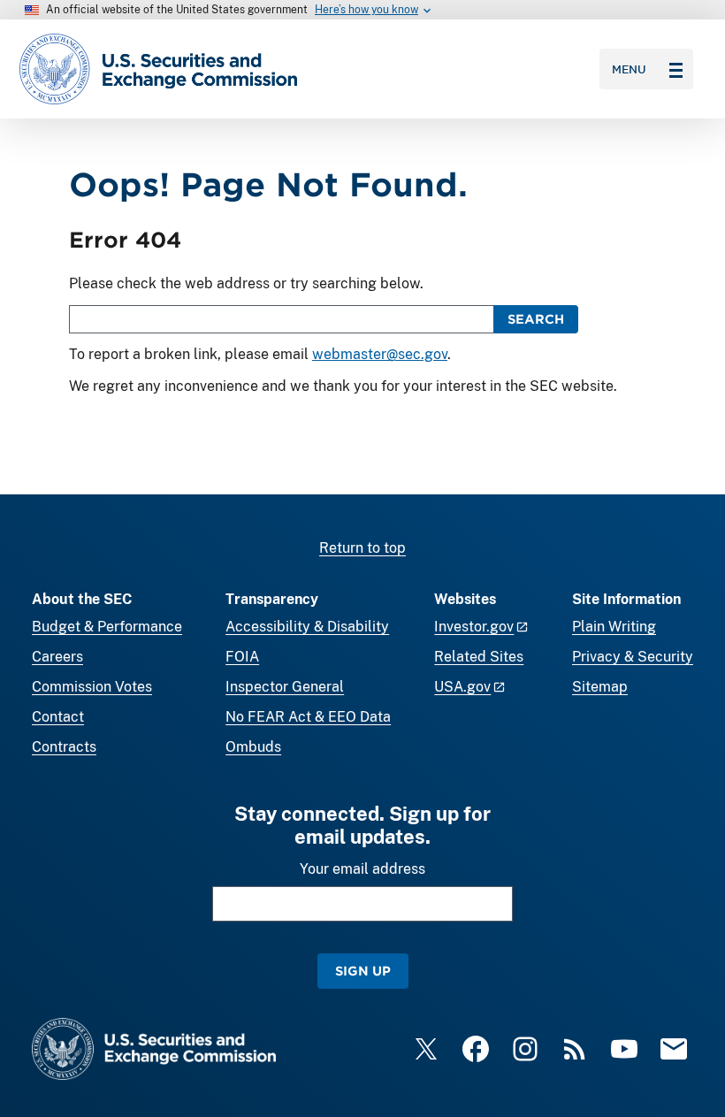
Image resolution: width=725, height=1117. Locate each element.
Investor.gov (474, 626)
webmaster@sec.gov (379, 354)
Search (536, 318)
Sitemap (600, 686)
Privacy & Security (632, 656)
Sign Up (363, 970)
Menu (629, 69)
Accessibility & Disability (307, 626)
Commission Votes (92, 686)
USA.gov (462, 686)
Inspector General (284, 686)
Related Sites (478, 656)
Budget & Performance (107, 626)
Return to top (362, 547)
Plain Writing (614, 626)
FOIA (242, 656)
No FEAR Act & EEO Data (308, 716)
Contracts (64, 746)
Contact (58, 716)
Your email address (362, 869)
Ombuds (253, 746)
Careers (57, 656)
